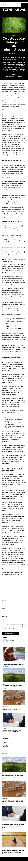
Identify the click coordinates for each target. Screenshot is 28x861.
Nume (4, 600)
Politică (5, 745)
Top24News (14, 10)
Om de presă (6, 666)
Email (4, 608)
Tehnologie (5, 706)
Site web (4, 616)
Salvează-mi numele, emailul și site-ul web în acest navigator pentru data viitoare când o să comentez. (14, 627)
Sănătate (14, 35)
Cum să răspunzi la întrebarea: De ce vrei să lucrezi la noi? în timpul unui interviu (13, 731)
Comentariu (6, 578)
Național (5, 663)
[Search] (24, 5)
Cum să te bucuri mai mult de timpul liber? (13, 664)
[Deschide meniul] (14, 13)
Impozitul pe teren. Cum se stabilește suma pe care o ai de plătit (12, 686)
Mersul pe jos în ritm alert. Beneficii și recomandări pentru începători (13, 851)
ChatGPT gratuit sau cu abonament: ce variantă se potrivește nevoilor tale (12, 708)
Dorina (14, 74)
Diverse (5, 684)
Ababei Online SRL (17, 859)
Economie (5, 742)
